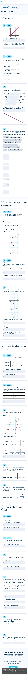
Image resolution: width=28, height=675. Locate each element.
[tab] (20, 25)
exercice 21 (20, 132)
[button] (14, 19)
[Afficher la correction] (20, 25)
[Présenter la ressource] (24, 25)
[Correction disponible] (13, 444)
